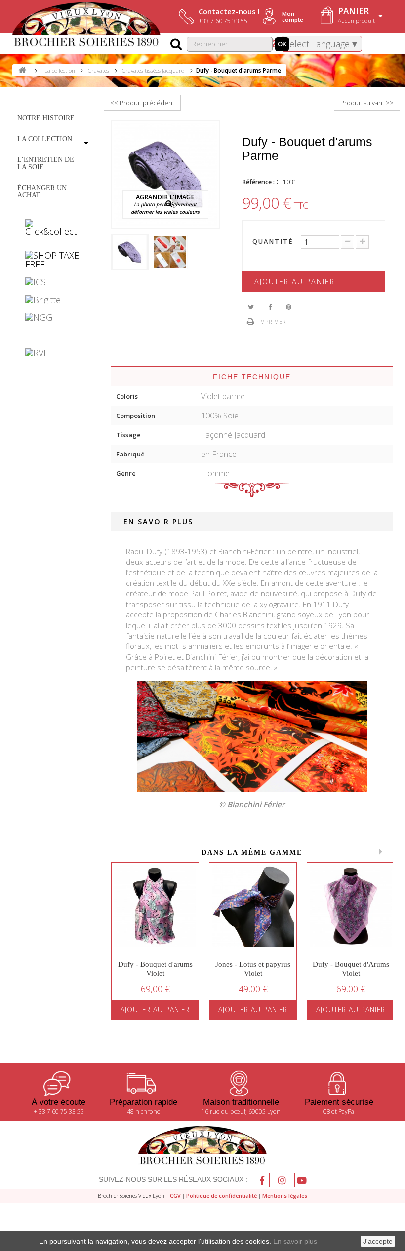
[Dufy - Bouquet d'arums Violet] (155, 906)
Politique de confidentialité (221, 1195)
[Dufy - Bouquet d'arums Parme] (130, 252)
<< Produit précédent (142, 102)
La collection (44, 139)
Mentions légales (284, 1195)
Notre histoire (46, 118)
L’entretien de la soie (45, 162)
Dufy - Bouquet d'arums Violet (155, 968)
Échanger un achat (42, 191)
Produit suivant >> (367, 102)
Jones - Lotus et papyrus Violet (252, 968)
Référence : (258, 182)
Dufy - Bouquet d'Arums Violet (351, 968)
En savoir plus (295, 1241)
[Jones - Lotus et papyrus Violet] (252, 906)
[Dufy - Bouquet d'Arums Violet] (350, 906)
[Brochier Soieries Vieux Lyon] (86, 25)
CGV (175, 1195)
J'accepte (378, 1241)
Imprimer (272, 321)
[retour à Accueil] (22, 70)
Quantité (272, 242)
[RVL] (54, 352)
